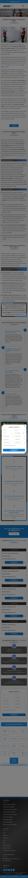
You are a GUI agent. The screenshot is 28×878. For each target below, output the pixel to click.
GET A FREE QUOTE (14, 450)
